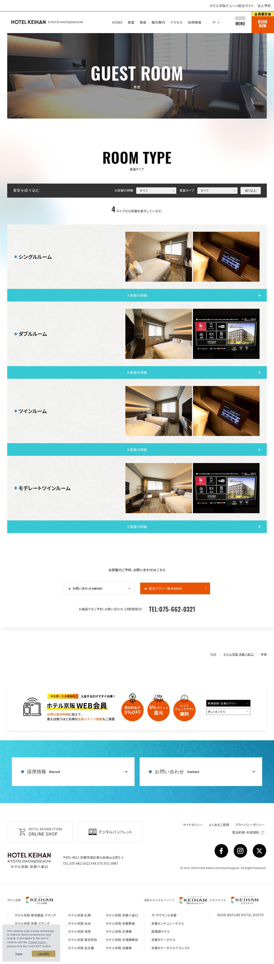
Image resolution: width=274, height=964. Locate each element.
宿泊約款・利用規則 (246, 832)
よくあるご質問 (219, 825)
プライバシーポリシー (250, 825)
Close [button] (18, 954)
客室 (131, 22)
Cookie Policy (37, 942)
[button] (52, 946)
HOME (117, 22)
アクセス (176, 22)
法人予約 (264, 5)
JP (214, 22)
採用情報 (194, 22)
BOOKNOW (262, 20)
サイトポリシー (193, 825)
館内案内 (158, 22)
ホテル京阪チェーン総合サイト (232, 5)
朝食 (143, 22)
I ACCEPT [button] (43, 954)
